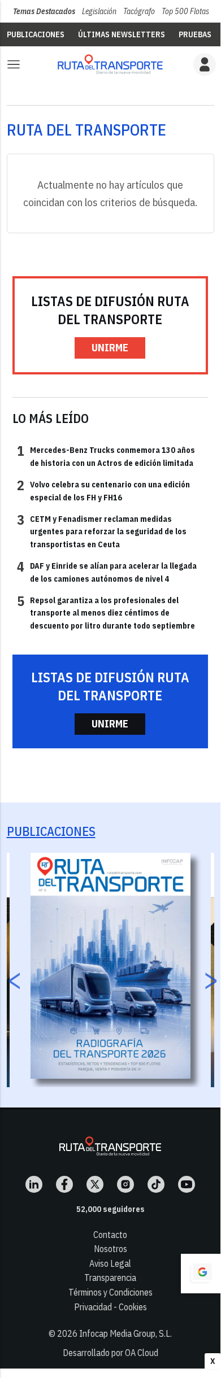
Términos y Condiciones (110, 1292)
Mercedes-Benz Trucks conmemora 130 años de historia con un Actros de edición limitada (106, 456)
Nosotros (110, 1248)
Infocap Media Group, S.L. (125, 1333)
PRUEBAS (195, 34)
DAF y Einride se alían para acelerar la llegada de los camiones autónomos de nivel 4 (107, 571)
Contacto (110, 1234)
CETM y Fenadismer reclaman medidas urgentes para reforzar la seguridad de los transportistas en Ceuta (102, 531)
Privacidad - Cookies (110, 1307)
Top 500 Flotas (185, 11)
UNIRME (110, 347)
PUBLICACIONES (35, 34)
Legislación (99, 11)
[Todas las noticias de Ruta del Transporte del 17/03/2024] (110, 64)
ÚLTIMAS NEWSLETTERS (121, 34)
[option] (110, 966)
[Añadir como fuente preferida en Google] (200, 1273)
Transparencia (110, 1277)
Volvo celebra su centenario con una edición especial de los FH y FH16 (103, 490)
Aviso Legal (110, 1263)
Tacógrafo (139, 11)
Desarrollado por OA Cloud (110, 1352)
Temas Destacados (44, 11)
